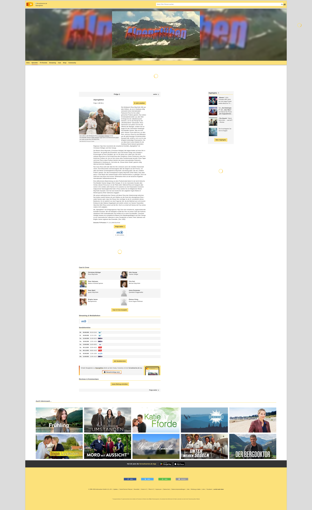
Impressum (158, 489)
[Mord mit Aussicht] (107, 446)
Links (203, 489)
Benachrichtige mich (113, 372)
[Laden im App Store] (179, 464)
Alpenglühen (39, 5)
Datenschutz (166, 489)
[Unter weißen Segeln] (204, 446)
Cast (59, 63)
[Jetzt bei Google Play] (165, 464)
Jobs (188, 489)
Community (72, 63)
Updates (115, 489)
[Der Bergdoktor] (252, 446)
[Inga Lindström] (59, 446)
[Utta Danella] (155, 446)
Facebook (209, 489)
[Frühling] (59, 420)
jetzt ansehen (140, 103)
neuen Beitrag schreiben (120, 384)
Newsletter (136, 489)
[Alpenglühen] (152, 370)
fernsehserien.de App (147, 464)
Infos (28, 63)
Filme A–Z (151, 489)
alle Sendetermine (120, 361)
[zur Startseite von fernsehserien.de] (30, 4)
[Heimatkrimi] (204, 420)
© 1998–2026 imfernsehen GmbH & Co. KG (100, 489)
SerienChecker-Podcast (125, 489)
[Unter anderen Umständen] (107, 420)
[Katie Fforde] (155, 420)
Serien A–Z (144, 489)
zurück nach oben (218, 489)
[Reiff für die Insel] (252, 420)
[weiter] (156, 94)
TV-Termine (43, 63)
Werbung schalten (196, 489)
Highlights (213, 93)
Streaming (52, 63)
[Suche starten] (283, 4)
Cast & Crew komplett (120, 310)
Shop (64, 63)
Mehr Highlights (221, 140)
